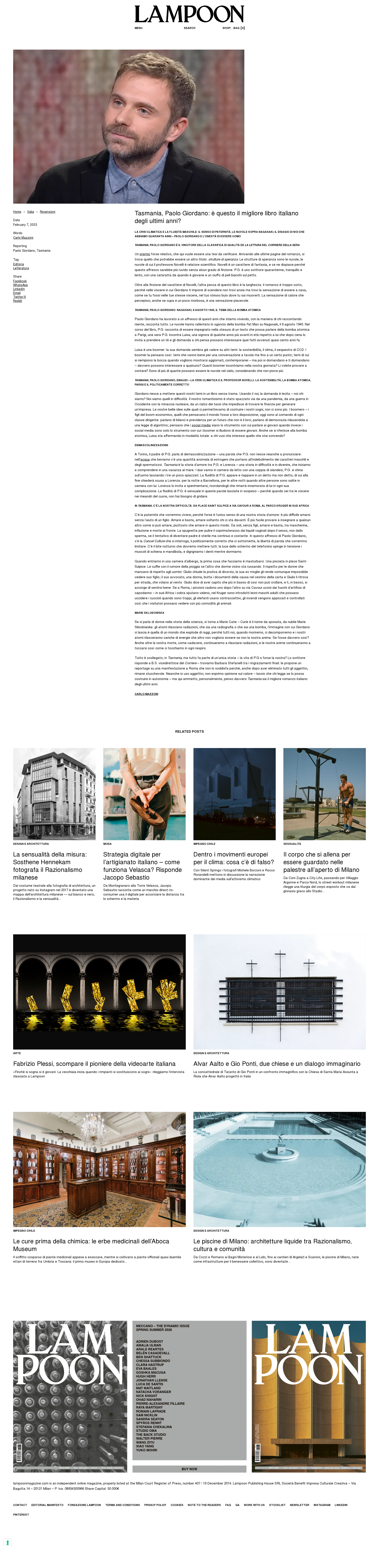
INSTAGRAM (322, 1505)
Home (17, 212)
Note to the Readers (204, 1505)
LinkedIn (19, 289)
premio (145, 254)
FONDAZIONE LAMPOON (84, 1505)
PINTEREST (21, 1515)
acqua (145, 459)
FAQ (228, 1505)
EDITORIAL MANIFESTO (47, 1505)
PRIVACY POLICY (155, 1505)
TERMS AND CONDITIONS (122, 1505)
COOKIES (177, 1505)
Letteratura (21, 268)
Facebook (20, 281)
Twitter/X (19, 297)
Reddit (17, 301)
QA (237, 1505)
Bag (238, 28)
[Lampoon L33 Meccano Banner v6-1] (189, 1396)
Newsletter (299, 1505)
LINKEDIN (341, 1505)
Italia (30, 212)
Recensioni (47, 212)
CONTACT (20, 1505)
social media (201, 425)
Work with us (254, 1505)
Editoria (18, 264)
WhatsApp (20, 285)
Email (17, 293)
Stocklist (277, 1505)
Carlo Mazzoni (23, 238)
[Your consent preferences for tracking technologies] (8, 1543)
